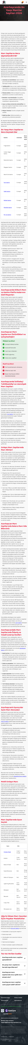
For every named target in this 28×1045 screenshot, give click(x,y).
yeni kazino (10, 414)
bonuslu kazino (15, 928)
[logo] (8, 2)
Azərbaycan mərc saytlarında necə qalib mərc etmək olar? (12, 975)
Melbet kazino (7, 200)
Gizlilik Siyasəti (11, 1036)
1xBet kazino (7, 191)
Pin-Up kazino (7, 215)
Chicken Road (7, 852)
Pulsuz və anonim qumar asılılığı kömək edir (9, 1018)
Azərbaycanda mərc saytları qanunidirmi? (12, 958)
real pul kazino (5, 722)
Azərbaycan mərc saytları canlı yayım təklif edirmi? (11, 983)
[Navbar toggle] (26, 2)
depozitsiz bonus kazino (20, 776)
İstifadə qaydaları (4, 1036)
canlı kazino (18, 623)
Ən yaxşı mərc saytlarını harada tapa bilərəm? (11, 966)
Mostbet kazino (8, 208)
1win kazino (7, 183)
